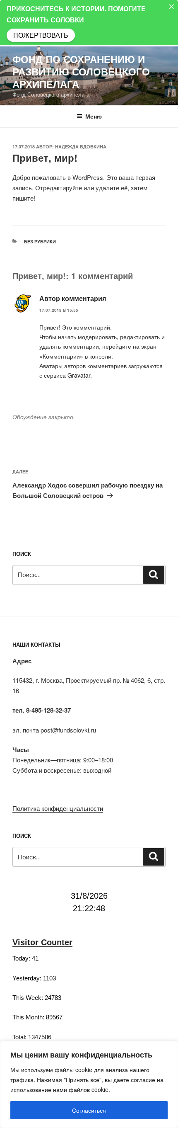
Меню (93, 116)
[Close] (171, 6)
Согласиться (89, 1110)
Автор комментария (72, 298)
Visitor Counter (42, 942)
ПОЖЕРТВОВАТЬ (40, 35)
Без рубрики (40, 241)
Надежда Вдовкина (80, 146)
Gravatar (78, 375)
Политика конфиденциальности (57, 808)
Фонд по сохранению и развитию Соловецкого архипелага (81, 71)
